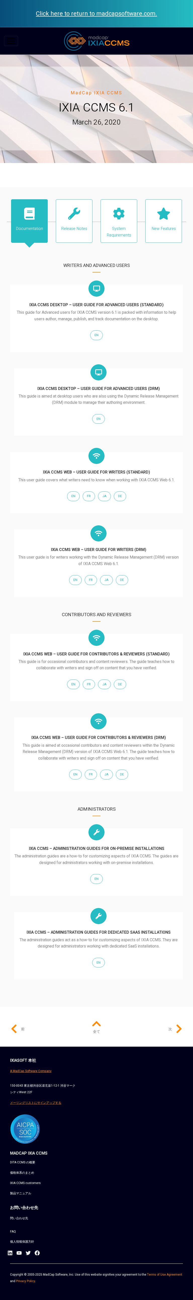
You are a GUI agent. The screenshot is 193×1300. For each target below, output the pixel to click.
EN (96, 335)
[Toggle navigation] (11, 41)
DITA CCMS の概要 (22, 1162)
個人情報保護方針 (22, 1241)
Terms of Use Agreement (164, 1274)
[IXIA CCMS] (96, 41)
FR (89, 496)
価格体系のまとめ (22, 1172)
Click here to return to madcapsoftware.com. (96, 13)
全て (96, 1031)
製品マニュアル (20, 1193)
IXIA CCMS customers (25, 1183)
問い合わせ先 (19, 1218)
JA (104, 496)
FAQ (13, 1231)
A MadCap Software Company (31, 1071)
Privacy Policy (25, 1281)
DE (120, 496)
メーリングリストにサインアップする (35, 1102)
